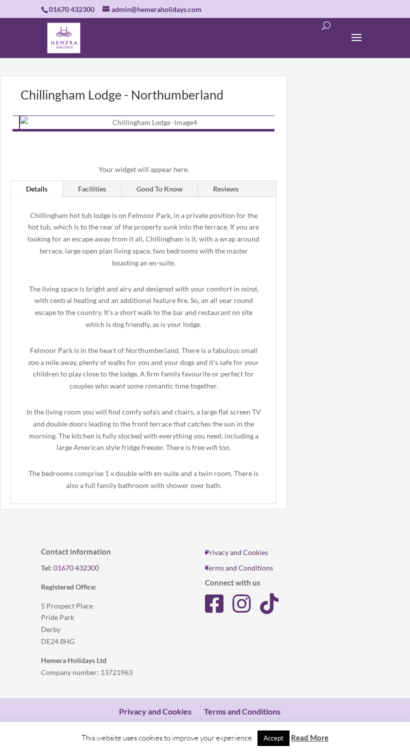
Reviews (225, 188)
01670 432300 (76, 568)
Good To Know (159, 188)
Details (37, 188)
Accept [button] (274, 738)
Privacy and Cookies (236, 552)
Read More (309, 737)
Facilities (92, 188)
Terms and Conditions (239, 568)
